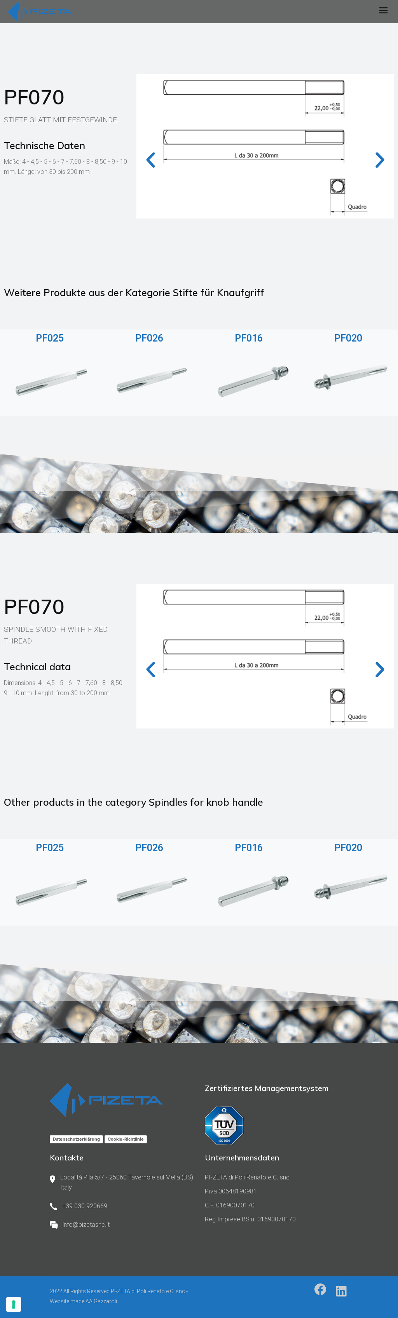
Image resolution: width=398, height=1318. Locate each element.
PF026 (149, 338)
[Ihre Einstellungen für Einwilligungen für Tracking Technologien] (13, 1304)
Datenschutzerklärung (76, 1139)
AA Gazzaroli (101, 1301)
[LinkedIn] (341, 1291)
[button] (150, 160)
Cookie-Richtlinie (126, 1139)
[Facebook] (320, 1289)
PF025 (50, 338)
